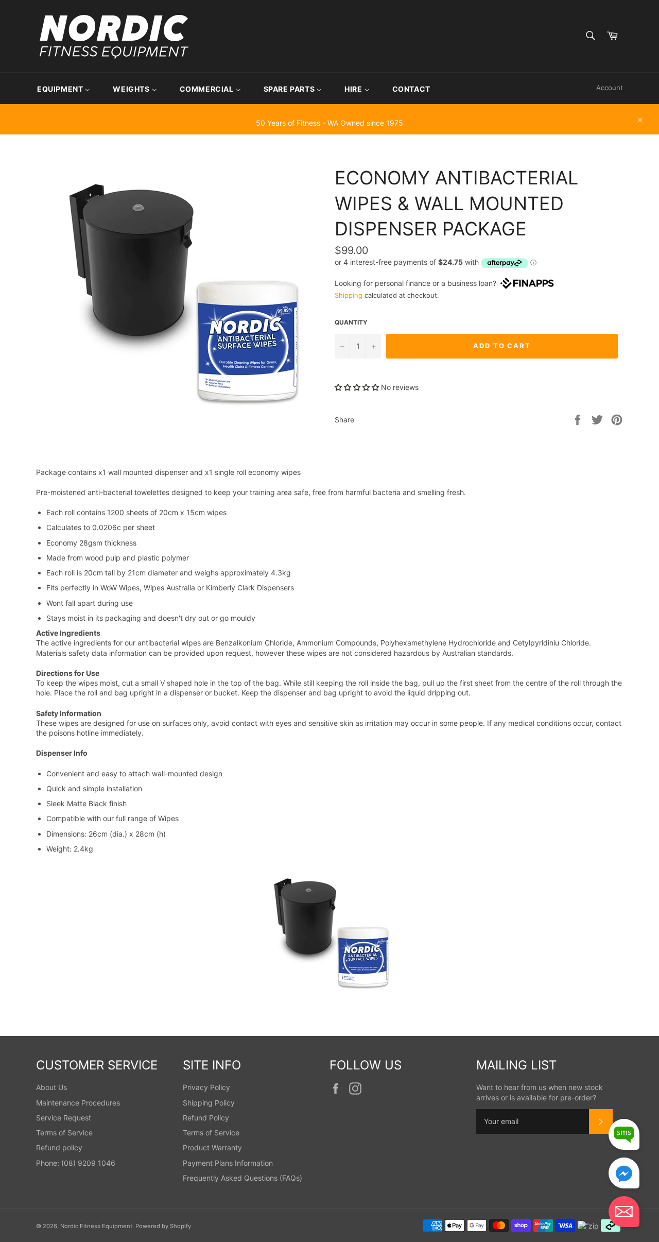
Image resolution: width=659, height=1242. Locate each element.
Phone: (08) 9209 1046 (75, 1163)
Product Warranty (212, 1147)
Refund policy (59, 1147)
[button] (358, 387)
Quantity (351, 322)
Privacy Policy (206, 1087)
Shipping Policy (209, 1102)
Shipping (348, 295)
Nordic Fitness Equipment (96, 1226)
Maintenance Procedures (78, 1102)
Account (609, 87)
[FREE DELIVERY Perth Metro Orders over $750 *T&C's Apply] (329, 109)
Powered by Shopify (163, 1226)
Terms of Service (64, 1132)
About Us (51, 1087)
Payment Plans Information (228, 1163)
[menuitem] (63, 88)
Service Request (63, 1117)
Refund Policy (206, 1117)
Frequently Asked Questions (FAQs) (242, 1177)
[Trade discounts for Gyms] (329, 129)
